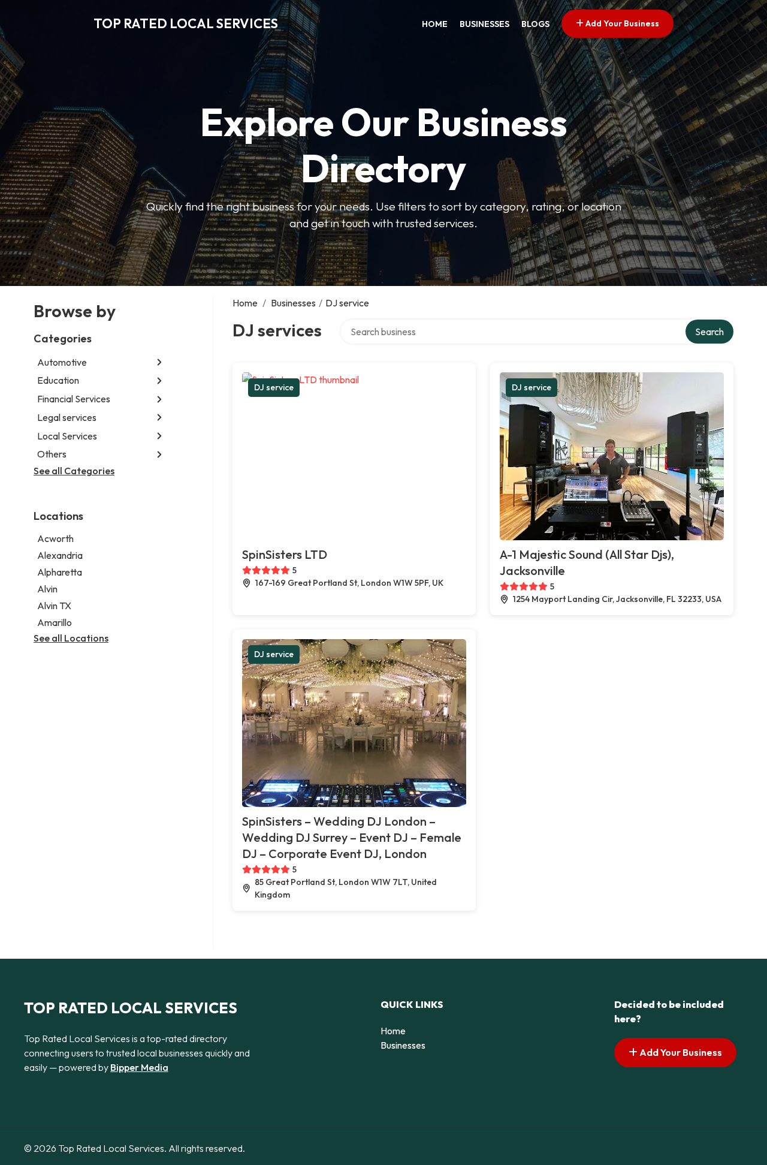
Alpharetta (59, 572)
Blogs (535, 24)
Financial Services (73, 399)
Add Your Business (621, 23)
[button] (159, 362)
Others (52, 454)
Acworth (55, 538)
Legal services (66, 417)
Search (709, 332)
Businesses (484, 24)
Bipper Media (139, 1067)
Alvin (47, 589)
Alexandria (60, 555)
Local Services (67, 436)
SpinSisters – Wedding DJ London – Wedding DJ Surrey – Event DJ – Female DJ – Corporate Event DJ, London (351, 837)
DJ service (274, 387)
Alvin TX (54, 606)
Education (58, 381)
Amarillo (54, 622)
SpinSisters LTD (284, 554)
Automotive (62, 362)
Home (435, 24)
